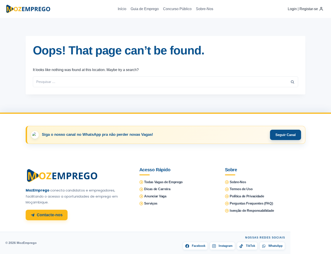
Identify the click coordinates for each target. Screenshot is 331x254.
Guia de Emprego (145, 9)
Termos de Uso (241, 189)
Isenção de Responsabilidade (252, 210)
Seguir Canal (285, 135)
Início (122, 9)
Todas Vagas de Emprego (163, 182)
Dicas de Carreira (157, 189)
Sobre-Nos (204, 9)
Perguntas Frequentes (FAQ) (251, 203)
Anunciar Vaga (155, 196)
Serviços (150, 203)
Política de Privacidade (247, 196)
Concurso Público (177, 9)
